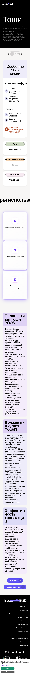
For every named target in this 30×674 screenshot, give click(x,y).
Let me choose (5, 665)
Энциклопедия (24, 641)
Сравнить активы (23, 645)
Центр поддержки (23, 610)
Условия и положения (22, 631)
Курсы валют (24, 620)
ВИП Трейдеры (24, 606)
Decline (8, 671)
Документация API (23, 624)
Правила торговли (23, 617)
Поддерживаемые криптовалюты (19, 638)
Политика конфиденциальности (20, 634)
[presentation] (26, 4)
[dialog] (15, 666)
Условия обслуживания (22, 627)
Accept (8, 668)
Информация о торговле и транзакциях (18, 613)
